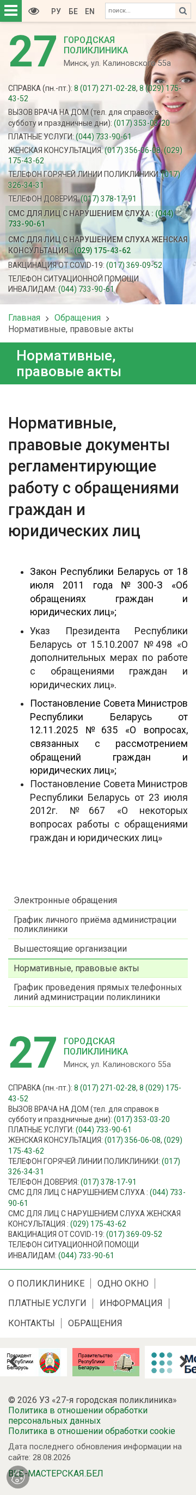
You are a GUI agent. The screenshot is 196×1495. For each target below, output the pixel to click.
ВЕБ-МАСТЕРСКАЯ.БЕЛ (55, 1473)
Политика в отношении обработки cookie (91, 1431)
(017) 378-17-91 (109, 198)
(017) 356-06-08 (133, 150)
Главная (24, 318)
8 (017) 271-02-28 (105, 88)
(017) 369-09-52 (134, 265)
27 (33, 51)
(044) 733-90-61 (104, 136)
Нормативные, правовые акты (71, 329)
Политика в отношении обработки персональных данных (78, 1415)
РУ (56, 11)
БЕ (73, 11)
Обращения (77, 318)
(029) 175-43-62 (102, 250)
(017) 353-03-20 (142, 123)
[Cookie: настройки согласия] (18, 1477)
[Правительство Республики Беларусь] (92, 1362)
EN (90, 11)
